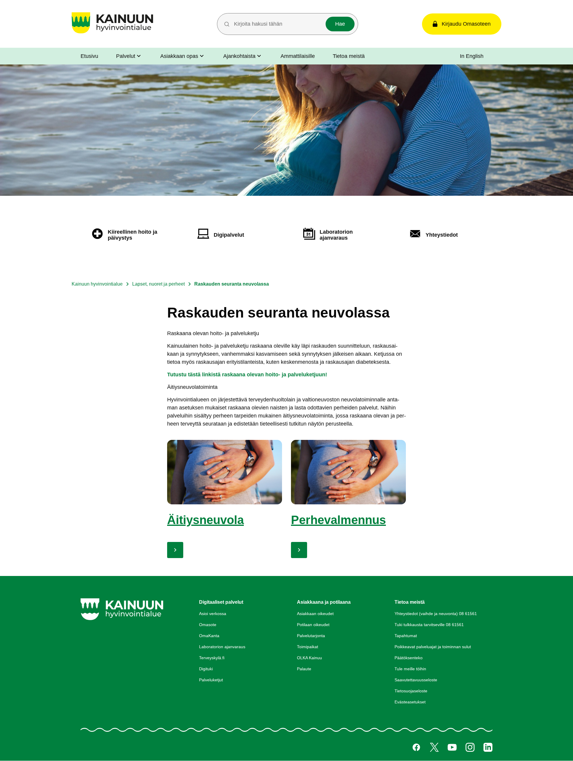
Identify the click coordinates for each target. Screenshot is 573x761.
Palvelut (125, 56)
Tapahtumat (406, 635)
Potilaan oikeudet (313, 624)
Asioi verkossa (212, 613)
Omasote (207, 624)
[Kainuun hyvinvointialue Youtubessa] (452, 747)
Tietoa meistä (349, 56)
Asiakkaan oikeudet (315, 613)
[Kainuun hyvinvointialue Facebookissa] (416, 747)
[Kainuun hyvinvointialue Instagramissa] (470, 747)
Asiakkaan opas (179, 56)
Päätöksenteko (409, 657)
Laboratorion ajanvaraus (222, 646)
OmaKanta (209, 635)
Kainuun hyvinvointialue (97, 283)
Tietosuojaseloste (411, 690)
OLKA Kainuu (309, 657)
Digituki (206, 668)
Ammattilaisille (298, 56)
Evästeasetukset (410, 702)
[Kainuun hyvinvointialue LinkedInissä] (487, 747)
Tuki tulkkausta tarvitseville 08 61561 (429, 624)
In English (471, 56)
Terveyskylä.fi (211, 657)
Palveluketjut (211, 679)
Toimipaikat (307, 646)
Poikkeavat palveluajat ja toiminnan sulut (433, 646)
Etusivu (89, 56)
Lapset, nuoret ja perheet (158, 283)
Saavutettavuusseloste (416, 679)
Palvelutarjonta (311, 635)
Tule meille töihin (410, 668)
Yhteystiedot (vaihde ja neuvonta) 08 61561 (436, 613)
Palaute (304, 668)
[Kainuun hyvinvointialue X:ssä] (434, 747)
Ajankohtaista (239, 56)
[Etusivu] (112, 33)
